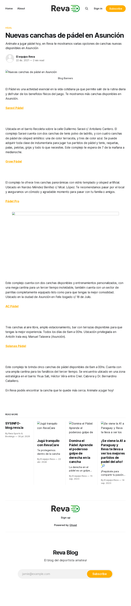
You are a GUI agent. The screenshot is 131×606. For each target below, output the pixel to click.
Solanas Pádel (15, 346)
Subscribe (115, 8)
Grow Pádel (13, 161)
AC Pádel (12, 306)
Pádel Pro (12, 201)
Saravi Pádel (14, 108)
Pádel (8, 27)
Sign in (98, 8)
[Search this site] (86, 8)
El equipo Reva (25, 56)
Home (9, 8)
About (21, 8)
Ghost (73, 525)
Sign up (65, 517)
